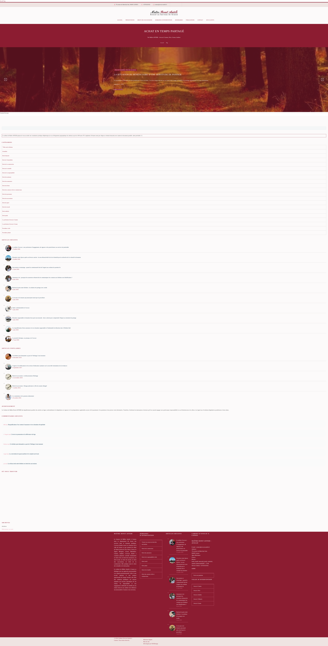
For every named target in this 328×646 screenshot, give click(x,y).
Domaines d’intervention (163, 20)
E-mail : (194, 547)
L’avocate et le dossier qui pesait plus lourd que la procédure (181, 629)
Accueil (119, 20)
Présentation (130, 20)
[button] (5, 79)
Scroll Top (2, 1)
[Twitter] (175, 5)
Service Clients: (196, 565)
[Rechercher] (217, 20)
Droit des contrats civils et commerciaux (148, 575)
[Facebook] (173, 5)
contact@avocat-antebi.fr (161, 4)
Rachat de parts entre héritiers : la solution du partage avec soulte (182, 615)
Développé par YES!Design (150, 643)
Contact (200, 20)
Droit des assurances (146, 552)
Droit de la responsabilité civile (149, 557)
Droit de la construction (147, 548)
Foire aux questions (198, 575)
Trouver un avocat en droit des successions (149, 543)
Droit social (144, 561)
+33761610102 (146, 4)
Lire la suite (118, 86)
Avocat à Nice (196, 590)
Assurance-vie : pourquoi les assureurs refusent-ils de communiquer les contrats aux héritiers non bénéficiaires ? (182, 599)
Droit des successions (144, 20)
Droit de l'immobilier (120, 72)
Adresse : (194, 549)
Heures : (194, 559)
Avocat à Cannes (197, 586)
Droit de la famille (146, 570)
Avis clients (210, 20)
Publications (190, 20)
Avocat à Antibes (197, 594)
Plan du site (146, 641)
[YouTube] (178, 5)
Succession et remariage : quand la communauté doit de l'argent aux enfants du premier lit (181, 582)
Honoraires (179, 20)
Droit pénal (144, 565)
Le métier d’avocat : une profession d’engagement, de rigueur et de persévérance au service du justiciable (182, 545)
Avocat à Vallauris (197, 599)
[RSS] (177, 5)
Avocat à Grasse (197, 603)
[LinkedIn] (174, 5)
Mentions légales (147, 639)
